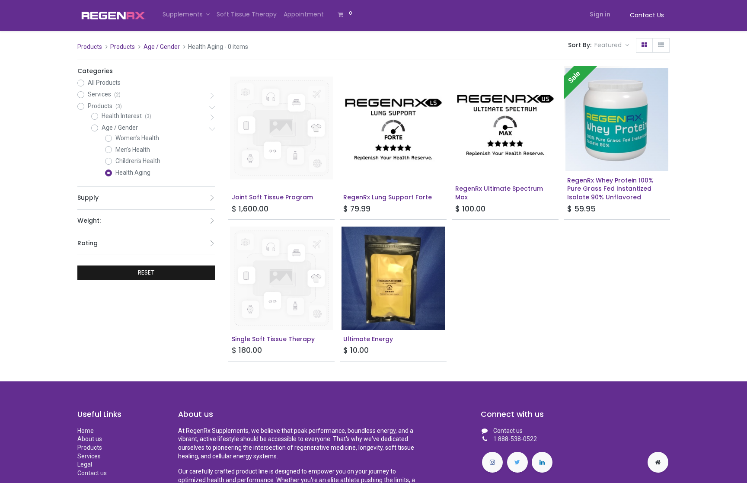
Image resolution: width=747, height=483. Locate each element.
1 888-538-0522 (515, 438)
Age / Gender (162, 46)
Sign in (600, 14)
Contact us (92, 473)
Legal (84, 464)
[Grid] (644, 45)
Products (89, 46)
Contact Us (647, 15)
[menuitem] (246, 14)
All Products (104, 82)
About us (89, 438)
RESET (146, 272)
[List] (661, 45)
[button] (611, 45)
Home (85, 430)
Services (89, 456)
